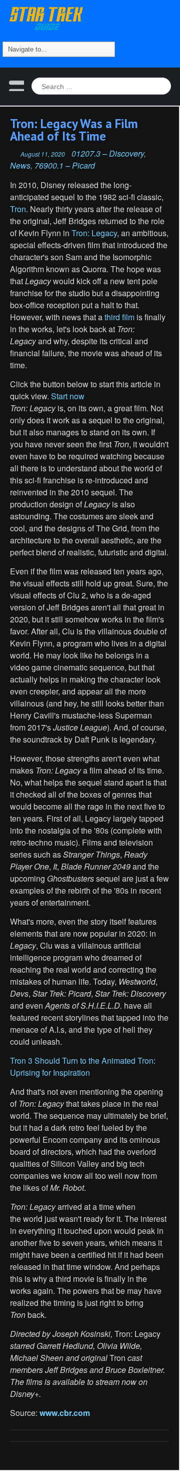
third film (119, 317)
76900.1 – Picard (64, 165)
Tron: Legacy (94, 233)
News (20, 165)
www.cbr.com (65, 1412)
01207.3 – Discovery (108, 153)
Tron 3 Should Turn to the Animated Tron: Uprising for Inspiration (83, 1066)
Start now (66, 396)
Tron (18, 209)
